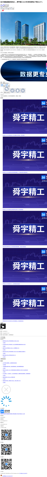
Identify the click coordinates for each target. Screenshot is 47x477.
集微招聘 (8, 413)
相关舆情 (2, 5)
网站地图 (14, 413)
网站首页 (1, 413)
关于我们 (17, 413)
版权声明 (5, 413)
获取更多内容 (3, 358)
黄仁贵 (4, 4)
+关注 (2, 322)
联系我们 (11, 413)
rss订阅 (24, 413)
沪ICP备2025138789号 (23, 473)
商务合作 (20, 413)
